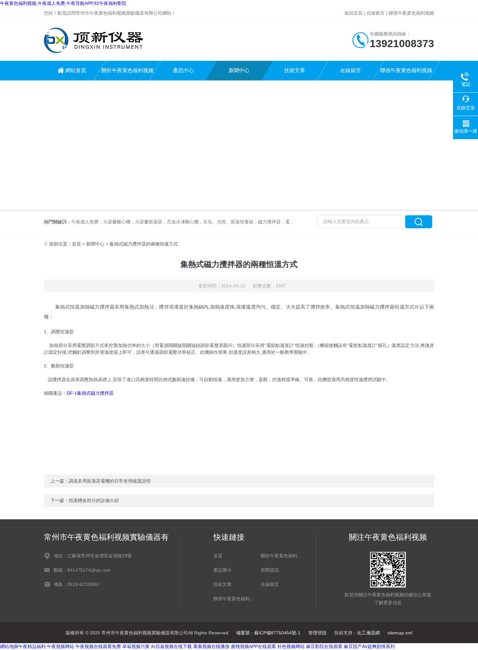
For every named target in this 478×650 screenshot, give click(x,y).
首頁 (76, 243)
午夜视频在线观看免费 (98, 646)
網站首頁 (75, 70)
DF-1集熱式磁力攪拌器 (90, 393)
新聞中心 (239, 70)
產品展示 (222, 570)
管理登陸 (317, 632)
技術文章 (294, 70)
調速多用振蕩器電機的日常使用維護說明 (110, 481)
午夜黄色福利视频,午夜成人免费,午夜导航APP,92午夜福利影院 (63, 3)
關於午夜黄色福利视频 (127, 70)
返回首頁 (353, 13)
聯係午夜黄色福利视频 (411, 13)
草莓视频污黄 (136, 646)
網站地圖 (9, 646)
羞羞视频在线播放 (211, 646)
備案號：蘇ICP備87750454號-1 (268, 632)
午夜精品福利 (32, 646)
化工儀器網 (368, 632)
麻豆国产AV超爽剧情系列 (369, 646)
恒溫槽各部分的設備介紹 (94, 500)
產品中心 (183, 70)
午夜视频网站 (60, 646)
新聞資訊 (270, 570)
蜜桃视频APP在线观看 (253, 646)
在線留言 (375, 13)
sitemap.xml (400, 632)
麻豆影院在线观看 (324, 646)
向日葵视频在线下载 (171, 646)
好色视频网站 (291, 646)
